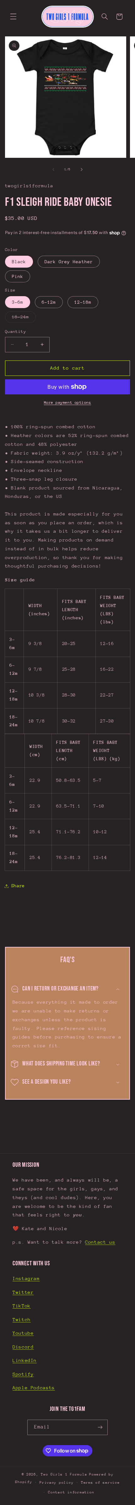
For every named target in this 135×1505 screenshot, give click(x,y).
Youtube (23, 1333)
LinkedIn (25, 1360)
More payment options (67, 402)
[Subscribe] (100, 1427)
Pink (17, 276)
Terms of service (100, 1483)
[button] (13, 16)
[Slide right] (82, 169)
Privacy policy (56, 1483)
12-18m (82, 302)
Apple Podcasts (34, 1387)
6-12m (49, 302)
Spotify (23, 1374)
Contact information (71, 1492)
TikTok (22, 1305)
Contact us (100, 1242)
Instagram (26, 1278)
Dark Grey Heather (69, 261)
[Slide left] (53, 169)
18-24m (24, 318)
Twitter (23, 1292)
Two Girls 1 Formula (64, 1474)
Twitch (22, 1319)
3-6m (17, 302)
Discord (23, 1346)
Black (19, 261)
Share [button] (18, 885)
